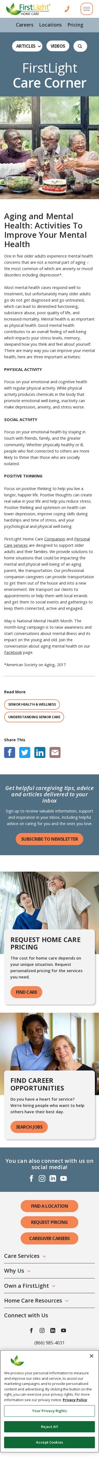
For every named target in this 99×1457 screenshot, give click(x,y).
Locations (50, 24)
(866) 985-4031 (49, 1343)
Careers (25, 24)
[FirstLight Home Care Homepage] (28, 9)
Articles (25, 46)
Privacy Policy (75, 1399)
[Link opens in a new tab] (9, 752)
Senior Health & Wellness (32, 704)
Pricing (75, 24)
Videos (58, 46)
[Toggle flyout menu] (87, 9)
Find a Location (49, 1206)
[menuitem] (25, 25)
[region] (49, 1401)
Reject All (49, 1426)
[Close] (92, 1356)
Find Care (26, 992)
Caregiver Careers (49, 1238)
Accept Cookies (49, 1442)
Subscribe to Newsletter (49, 839)
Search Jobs (29, 1127)
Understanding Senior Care (34, 716)
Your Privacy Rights (49, 1410)
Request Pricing (49, 1222)
